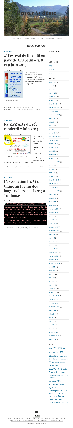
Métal (54, 381)
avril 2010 (52, 325)
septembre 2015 (54, 191)
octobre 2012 (53, 227)
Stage (61, 396)
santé (65, 390)
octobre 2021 (53, 111)
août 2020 (52, 151)
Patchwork (53, 384)
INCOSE (51, 70)
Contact (59, 38)
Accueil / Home (16, 38)
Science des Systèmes (55, 393)
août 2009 (52, 339)
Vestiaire (58, 402)
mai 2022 (52, 86)
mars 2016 (52, 173)
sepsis (63, 393)
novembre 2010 (54, 300)
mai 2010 (52, 321)
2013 (18, 228)
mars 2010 (52, 328)
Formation (54, 372)
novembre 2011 (54, 256)
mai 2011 (52, 278)
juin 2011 (52, 274)
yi (37, 228)
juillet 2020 (52, 155)
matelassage (64, 378)
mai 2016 (52, 165)
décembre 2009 (54, 336)
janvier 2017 (53, 158)
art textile (9, 109)
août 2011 (52, 267)
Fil (27, 109)
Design (51, 365)
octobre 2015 (53, 187)
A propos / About (29, 38)
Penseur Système (61, 388)
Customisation (60, 363)
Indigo (58, 375)
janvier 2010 (53, 332)
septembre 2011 (54, 263)
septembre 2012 (54, 231)
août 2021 (52, 118)
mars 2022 (52, 93)
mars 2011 (52, 285)
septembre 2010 (54, 307)
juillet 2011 (52, 271)
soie (56, 397)
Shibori (52, 397)
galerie (62, 372)
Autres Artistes (10, 167)
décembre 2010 (54, 296)
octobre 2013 (53, 213)
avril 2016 (52, 169)
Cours (52, 362)
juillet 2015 (52, 198)
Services (40, 38)
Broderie (64, 356)
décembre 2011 (54, 252)
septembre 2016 (54, 162)
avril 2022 (52, 89)
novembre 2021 (54, 108)
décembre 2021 (54, 104)
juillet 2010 (52, 314)
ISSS (50, 73)
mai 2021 (52, 126)
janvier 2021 (53, 133)
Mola (50, 381)
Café (50, 359)
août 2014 (52, 202)
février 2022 (53, 97)
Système (51, 399)
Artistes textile (10, 107)
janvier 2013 (53, 223)
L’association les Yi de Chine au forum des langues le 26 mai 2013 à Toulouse (24, 188)
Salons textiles (29, 107)
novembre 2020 (54, 140)
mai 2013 (52, 216)
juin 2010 (52, 318)
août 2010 (52, 310)
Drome (56, 365)
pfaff (51, 390)
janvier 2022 (53, 100)
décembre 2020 (54, 136)
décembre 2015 (54, 180)
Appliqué (56, 352)
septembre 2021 (54, 115)
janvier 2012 (53, 249)
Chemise (55, 359)
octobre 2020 (53, 144)
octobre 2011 (53, 260)
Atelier (59, 356)
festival (23, 109)
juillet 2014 (52, 205)
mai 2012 (52, 238)
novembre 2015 (54, 184)
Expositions (20, 107)
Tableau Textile (58, 399)
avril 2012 (52, 242)
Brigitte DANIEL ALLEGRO (29, 419)
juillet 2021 (52, 122)
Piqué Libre (57, 390)
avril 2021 (52, 129)
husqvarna (52, 375)
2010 (50, 348)
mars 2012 (52, 245)
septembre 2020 (54, 147)
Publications (50, 38)
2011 (55, 348)
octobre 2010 (53, 303)
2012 (60, 348)
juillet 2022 (52, 82)
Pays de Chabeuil (34, 109)
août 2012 (52, 234)
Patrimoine (9, 228)
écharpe (65, 402)
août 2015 (52, 194)
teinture (52, 402)
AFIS (50, 66)
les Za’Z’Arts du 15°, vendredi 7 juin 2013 (21, 126)
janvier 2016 (53, 176)
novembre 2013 (54, 209)
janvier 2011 (53, 292)
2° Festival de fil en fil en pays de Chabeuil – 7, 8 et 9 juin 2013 (24, 60)
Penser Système (36, 12)
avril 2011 (52, 281)
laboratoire (58, 378)
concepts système (63, 359)
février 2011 (53, 289)
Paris (59, 380)
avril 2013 (52, 220)
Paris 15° (40, 167)
